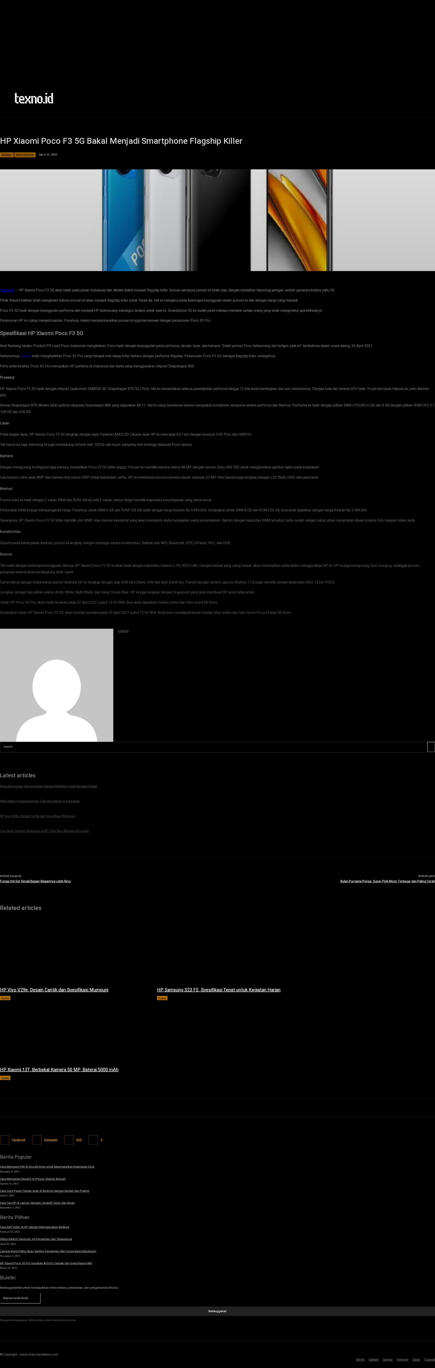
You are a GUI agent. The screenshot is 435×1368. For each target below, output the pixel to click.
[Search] (431, 747)
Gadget (5, 998)
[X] (93, 1139)
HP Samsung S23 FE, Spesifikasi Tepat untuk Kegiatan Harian (218, 990)
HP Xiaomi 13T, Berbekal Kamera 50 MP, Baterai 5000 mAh (59, 1069)
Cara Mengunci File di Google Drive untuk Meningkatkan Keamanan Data (47, 1167)
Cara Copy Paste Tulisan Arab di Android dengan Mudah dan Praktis (44, 1191)
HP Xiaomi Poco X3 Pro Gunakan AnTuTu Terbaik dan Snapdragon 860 (46, 1263)
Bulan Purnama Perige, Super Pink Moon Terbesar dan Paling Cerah (388, 881)
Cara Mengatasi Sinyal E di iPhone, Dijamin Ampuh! (33, 1179)
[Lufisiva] (56, 685)
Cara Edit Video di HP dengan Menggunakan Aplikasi (34, 1227)
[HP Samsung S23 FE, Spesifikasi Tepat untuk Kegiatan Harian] (231, 951)
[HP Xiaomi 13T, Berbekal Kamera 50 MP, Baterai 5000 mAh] (74, 1031)
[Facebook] (4, 1139)
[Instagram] (36, 1139)
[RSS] (69, 1139)
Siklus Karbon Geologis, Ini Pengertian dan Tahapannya (36, 1239)
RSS (79, 1140)
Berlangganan (217, 1311)
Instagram (51, 1140)
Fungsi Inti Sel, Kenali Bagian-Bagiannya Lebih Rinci (35, 881)
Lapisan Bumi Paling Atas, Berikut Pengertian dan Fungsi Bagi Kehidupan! (48, 1251)
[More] (133, 265)
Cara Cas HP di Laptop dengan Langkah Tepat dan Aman (37, 1203)
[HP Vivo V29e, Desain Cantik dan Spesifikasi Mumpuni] (74, 951)
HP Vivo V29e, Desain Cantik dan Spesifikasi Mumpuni (54, 990)
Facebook (18, 1140)
